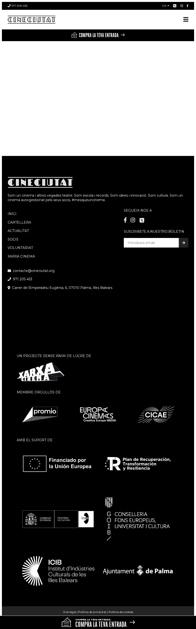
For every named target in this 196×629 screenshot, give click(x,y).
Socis (13, 239)
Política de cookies (121, 612)
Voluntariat (20, 248)
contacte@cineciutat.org (33, 271)
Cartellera (19, 222)
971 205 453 (19, 5)
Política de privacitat (92, 612)
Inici (12, 214)
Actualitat (18, 231)
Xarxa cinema (21, 256)
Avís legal (69, 612)
